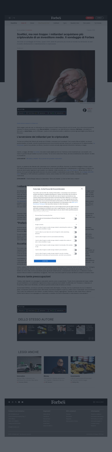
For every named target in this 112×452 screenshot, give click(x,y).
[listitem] (56, 215)
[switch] (75, 219)
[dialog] (56, 226)
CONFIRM (45, 261)
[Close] (82, 189)
